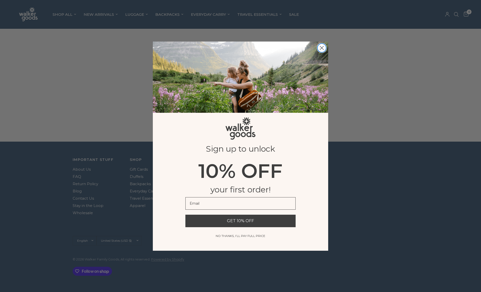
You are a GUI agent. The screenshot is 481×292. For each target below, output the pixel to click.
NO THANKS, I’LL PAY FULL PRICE (240, 236)
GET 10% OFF (240, 220)
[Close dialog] (321, 48)
